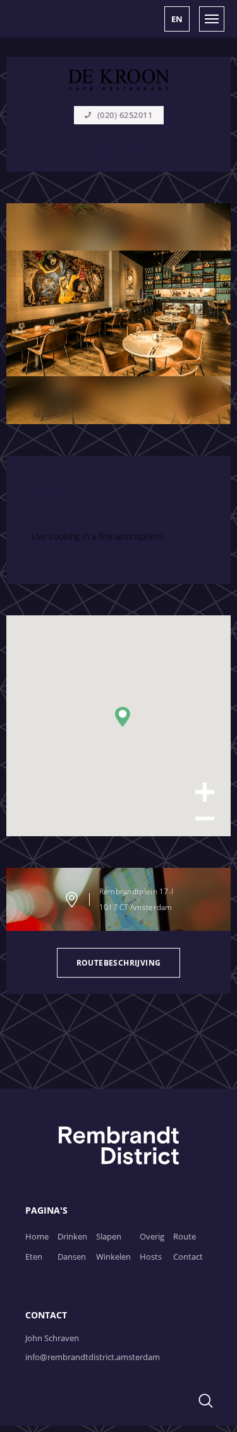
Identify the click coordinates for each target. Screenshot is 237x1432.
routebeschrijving (118, 962)
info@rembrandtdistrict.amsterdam (92, 1357)
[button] (177, 19)
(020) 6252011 (125, 115)
